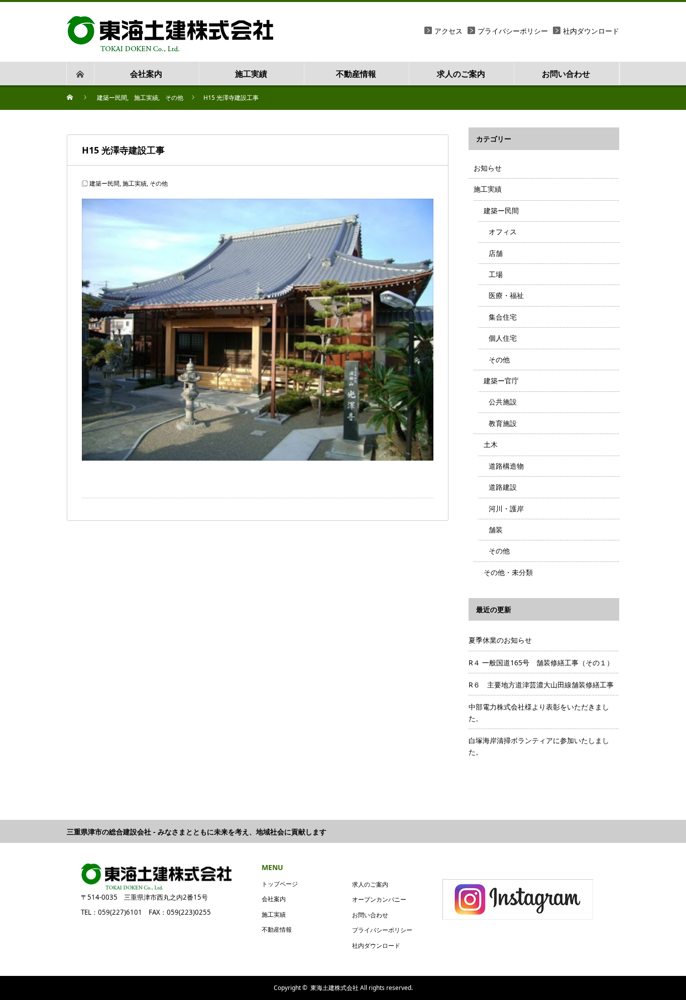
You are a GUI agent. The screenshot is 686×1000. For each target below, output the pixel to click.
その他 (159, 183)
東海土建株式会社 (334, 987)
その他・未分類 (508, 572)
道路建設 (503, 487)
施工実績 (135, 183)
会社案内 (274, 899)
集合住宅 (503, 317)
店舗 (496, 253)
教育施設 (503, 423)
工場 (496, 274)
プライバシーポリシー (513, 31)
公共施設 (503, 401)
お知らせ (488, 168)
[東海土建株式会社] (170, 22)
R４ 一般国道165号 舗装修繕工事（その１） (541, 662)
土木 (491, 444)
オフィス (503, 231)
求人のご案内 (370, 884)
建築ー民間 (104, 183)
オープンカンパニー (379, 899)
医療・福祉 (506, 295)
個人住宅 (503, 338)
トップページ (280, 884)
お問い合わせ (370, 915)
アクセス (448, 31)
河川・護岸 (506, 508)
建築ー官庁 (501, 380)
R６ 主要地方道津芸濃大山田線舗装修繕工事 (541, 684)
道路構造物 (506, 466)
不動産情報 (277, 929)
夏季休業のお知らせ (500, 640)
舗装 (496, 529)
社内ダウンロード (591, 31)
